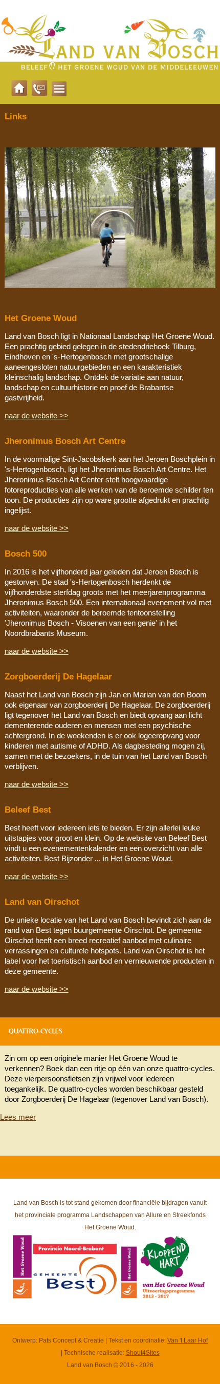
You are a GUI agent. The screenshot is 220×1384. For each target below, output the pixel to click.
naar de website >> (37, 415)
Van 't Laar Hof (187, 1340)
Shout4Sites (143, 1352)
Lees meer (18, 1117)
